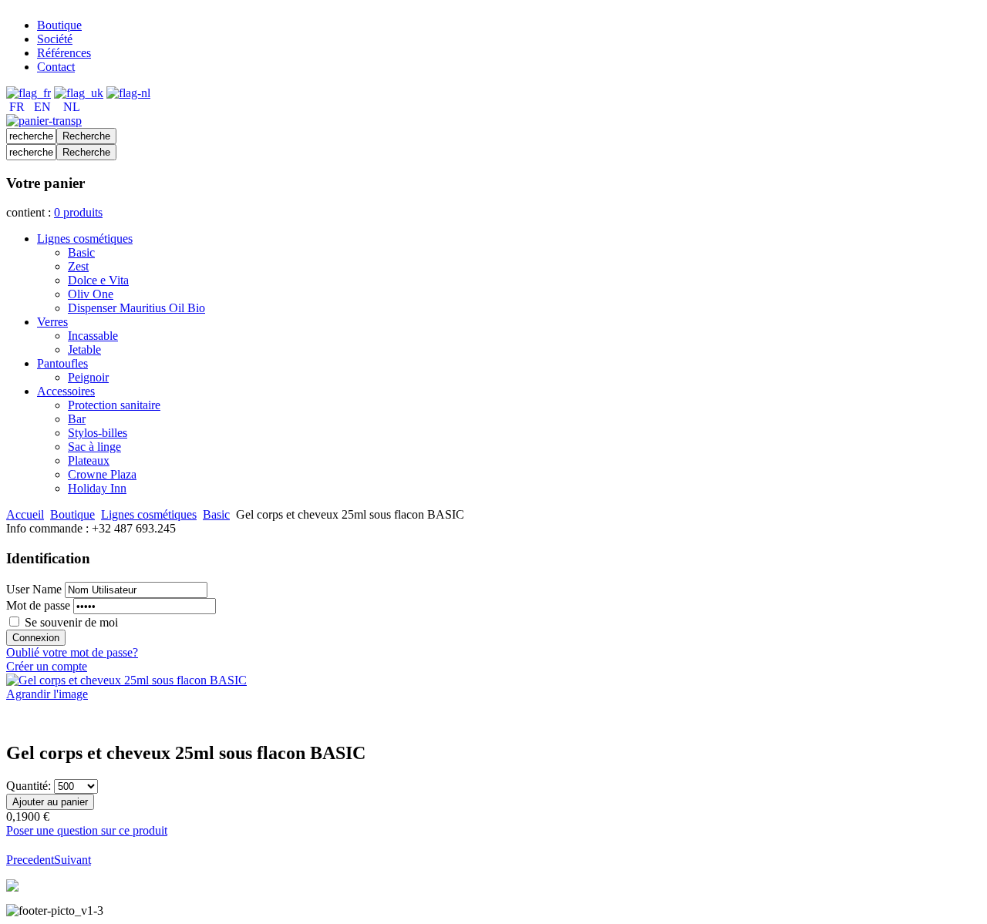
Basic (216, 514)
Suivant (72, 859)
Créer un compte (46, 666)
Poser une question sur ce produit (86, 830)
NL (71, 106)
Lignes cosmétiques (149, 514)
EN (42, 106)
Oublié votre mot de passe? (72, 652)
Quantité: (30, 785)
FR (17, 106)
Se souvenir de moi (71, 622)
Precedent (30, 859)
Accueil (25, 514)
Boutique (72, 514)
